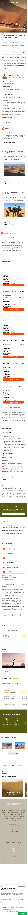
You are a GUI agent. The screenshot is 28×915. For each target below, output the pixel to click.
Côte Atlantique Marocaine (20, 750)
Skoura (12, 765)
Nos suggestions (12, 826)
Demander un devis (13, 513)
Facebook (8, 842)
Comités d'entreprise (13, 831)
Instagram (14, 842)
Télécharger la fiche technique (10, 117)
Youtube (19, 842)
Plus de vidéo (6, 671)
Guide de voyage (5, 859)
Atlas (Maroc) (7, 750)
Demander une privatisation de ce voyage (12, 114)
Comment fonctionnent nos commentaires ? (11, 683)
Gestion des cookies (18, 859)
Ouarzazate (19, 765)
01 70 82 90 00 (15, 111)
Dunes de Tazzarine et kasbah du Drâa (12, 792)
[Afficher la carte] (3, 128)
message (23, 111)
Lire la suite (6, 68)
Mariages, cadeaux (13, 829)
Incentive (13, 833)
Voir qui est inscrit (8, 272)
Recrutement (16, 856)
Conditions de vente (18, 853)
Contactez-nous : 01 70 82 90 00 (13, 839)
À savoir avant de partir (8, 579)
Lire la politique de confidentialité (7, 909)
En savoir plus (6, 642)
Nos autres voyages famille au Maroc (9, 776)
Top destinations (12, 824)
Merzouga (5, 765)
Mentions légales (5, 853)
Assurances (4, 856)
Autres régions (14, 753)
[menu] (24, 3)
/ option (13, 285)
